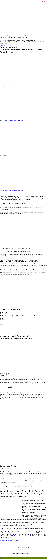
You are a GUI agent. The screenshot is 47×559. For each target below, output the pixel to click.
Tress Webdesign (31, 553)
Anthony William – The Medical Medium (23, 535)
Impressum (16, 551)
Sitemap (31, 551)
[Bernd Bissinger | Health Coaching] (10, 4)
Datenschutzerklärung (24, 551)
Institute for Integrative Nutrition (28, 532)
